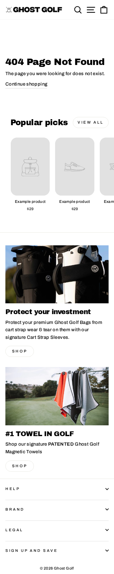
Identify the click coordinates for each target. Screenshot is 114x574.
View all (91, 122)
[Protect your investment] (57, 274)
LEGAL (14, 530)
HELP (12, 489)
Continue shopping (26, 84)
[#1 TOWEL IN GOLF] (57, 396)
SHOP (19, 351)
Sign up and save (31, 550)
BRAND (15, 509)
